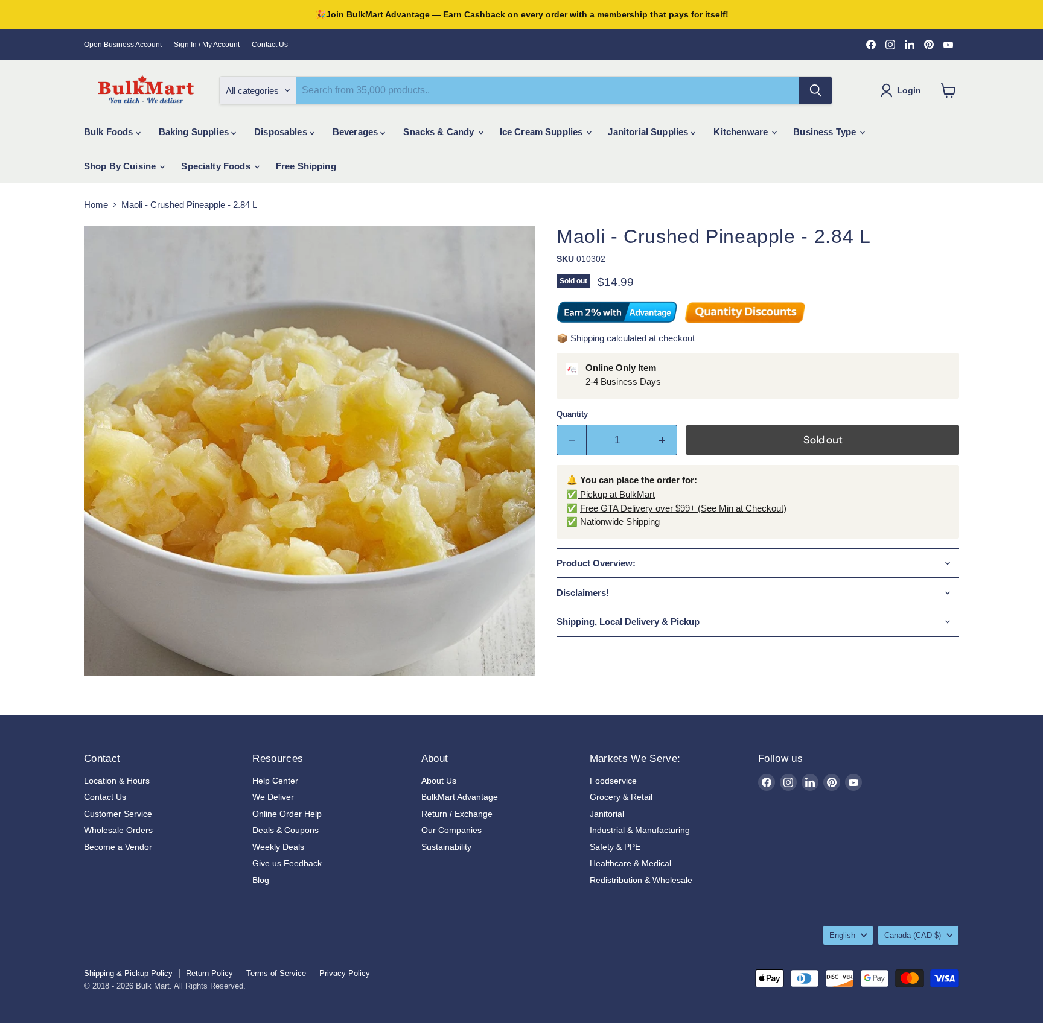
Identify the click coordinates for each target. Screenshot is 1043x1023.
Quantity (572, 414)
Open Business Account (123, 44)
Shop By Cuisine (121, 166)
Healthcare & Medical (630, 863)
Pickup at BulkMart (616, 494)
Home (96, 205)
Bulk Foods (110, 132)
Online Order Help (287, 814)
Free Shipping (306, 166)
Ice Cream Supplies (542, 132)
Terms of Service (276, 973)
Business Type (825, 132)
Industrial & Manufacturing (640, 830)
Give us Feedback (287, 863)
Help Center (275, 780)
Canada (912, 935)
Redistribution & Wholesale (641, 880)
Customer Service (118, 814)
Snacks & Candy (439, 132)
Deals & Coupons (285, 830)
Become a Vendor (118, 847)
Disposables (282, 132)
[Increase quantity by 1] (663, 440)
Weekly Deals (278, 847)
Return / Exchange (457, 814)
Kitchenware (741, 132)
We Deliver (273, 797)
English (842, 935)
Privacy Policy (344, 973)
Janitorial (607, 814)
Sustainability (446, 847)
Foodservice (613, 780)
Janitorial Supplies (649, 132)
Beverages (357, 132)
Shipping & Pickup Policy (128, 973)
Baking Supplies (195, 132)
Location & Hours (117, 780)
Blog (260, 880)
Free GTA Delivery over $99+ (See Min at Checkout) (683, 508)
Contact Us (270, 44)
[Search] (815, 90)
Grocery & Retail (621, 797)
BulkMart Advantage (459, 797)
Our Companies (451, 830)
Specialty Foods (216, 166)
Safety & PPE (615, 847)
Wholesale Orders (118, 830)
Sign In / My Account (207, 44)
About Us (438, 780)
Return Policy (209, 973)
